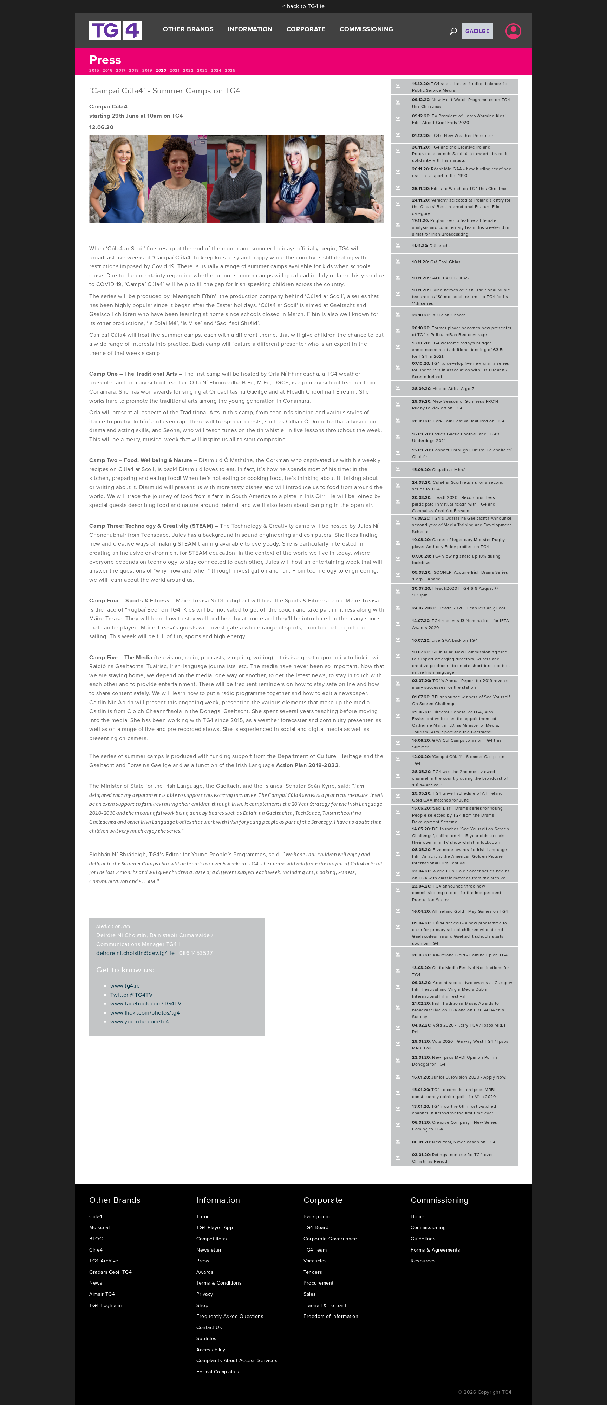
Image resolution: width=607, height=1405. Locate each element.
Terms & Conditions (219, 1282)
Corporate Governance (330, 1238)
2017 (120, 70)
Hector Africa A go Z (443, 388)
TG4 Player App (214, 1227)
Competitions (211, 1238)
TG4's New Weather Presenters (454, 135)
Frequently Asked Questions (229, 1316)
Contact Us (209, 1327)
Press (203, 1260)
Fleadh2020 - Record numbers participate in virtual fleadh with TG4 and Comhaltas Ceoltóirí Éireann (454, 504)
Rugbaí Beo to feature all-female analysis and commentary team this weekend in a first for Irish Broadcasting (460, 227)
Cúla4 (96, 1216)
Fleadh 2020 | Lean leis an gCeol (458, 608)
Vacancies (315, 1260)
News (95, 1282)
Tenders (313, 1271)
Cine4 (96, 1249)
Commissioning (428, 1227)
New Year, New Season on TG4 (454, 1142)
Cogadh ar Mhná (438, 470)
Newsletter (209, 1249)
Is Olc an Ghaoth (439, 315)
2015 (94, 70)
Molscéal (99, 1227)
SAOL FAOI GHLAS (440, 278)
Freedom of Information (331, 1316)
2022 (188, 70)
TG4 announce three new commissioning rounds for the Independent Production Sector (456, 892)
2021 (175, 70)
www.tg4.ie (125, 985)
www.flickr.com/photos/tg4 (145, 1012)
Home (417, 1216)
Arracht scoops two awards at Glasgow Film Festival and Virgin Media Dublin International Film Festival (462, 989)
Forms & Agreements (435, 1249)
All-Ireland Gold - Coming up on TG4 (460, 955)
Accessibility (211, 1349)
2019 (147, 70)
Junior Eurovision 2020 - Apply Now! (459, 1077)
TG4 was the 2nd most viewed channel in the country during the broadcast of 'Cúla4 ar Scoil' (460, 778)
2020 (161, 70)
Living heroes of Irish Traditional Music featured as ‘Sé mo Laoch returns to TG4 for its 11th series (461, 296)
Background (318, 1216)
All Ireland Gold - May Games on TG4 (460, 911)
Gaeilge (477, 31)
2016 (107, 70)
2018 (134, 70)
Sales (310, 1294)
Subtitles (206, 1338)
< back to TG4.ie (303, 6)
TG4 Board (316, 1227)
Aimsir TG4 (102, 1294)
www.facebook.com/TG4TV (146, 1003)
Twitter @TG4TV (131, 994)
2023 (202, 70)
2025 (230, 70)
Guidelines (423, 1238)
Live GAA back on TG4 (445, 640)
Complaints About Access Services (237, 1360)
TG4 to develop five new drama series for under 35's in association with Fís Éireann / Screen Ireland (460, 370)
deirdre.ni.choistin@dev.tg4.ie (135, 953)
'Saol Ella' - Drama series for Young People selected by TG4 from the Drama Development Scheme (457, 814)
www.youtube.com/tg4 (139, 1021)
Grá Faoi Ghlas (436, 262)
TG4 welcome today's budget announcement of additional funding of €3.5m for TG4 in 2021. (459, 349)
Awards (205, 1271)
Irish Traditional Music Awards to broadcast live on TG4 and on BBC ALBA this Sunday (458, 1010)
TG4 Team (315, 1249)
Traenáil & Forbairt (325, 1305)
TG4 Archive (103, 1260)
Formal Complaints (218, 1371)
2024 (216, 70)
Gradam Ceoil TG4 (110, 1271)
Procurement (319, 1282)
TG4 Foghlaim (105, 1305)
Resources (423, 1260)
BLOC (96, 1238)
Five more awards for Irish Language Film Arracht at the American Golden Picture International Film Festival (459, 856)
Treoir (203, 1216)
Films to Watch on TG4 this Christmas (460, 188)
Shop (202, 1305)
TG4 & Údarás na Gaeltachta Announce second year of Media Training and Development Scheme (462, 524)
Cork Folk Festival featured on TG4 (458, 421)
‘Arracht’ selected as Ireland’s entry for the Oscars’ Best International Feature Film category (461, 206)
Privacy (204, 1294)
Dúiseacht (431, 246)
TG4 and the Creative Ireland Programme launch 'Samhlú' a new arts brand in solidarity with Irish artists (460, 153)
